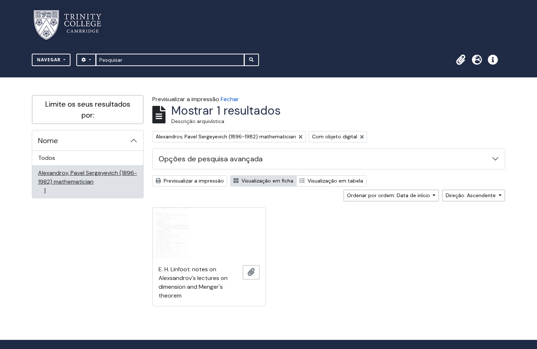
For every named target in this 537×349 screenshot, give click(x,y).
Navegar (49, 60)
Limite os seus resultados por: (87, 109)
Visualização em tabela (334, 180)
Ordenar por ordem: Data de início (389, 195)
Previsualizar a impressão (193, 180)
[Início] (71, 25)
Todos (46, 158)
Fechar (230, 99)
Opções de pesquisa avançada (211, 159)
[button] (461, 60)
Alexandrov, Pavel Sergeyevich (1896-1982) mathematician (87, 181)
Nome (48, 140)
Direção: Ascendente (471, 195)
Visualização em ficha (266, 180)
